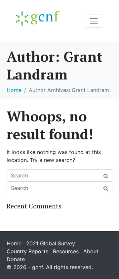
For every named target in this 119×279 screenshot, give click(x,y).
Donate (16, 259)
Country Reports (27, 251)
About (91, 251)
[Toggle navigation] (94, 21)
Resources (66, 251)
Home (14, 243)
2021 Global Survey (50, 243)
